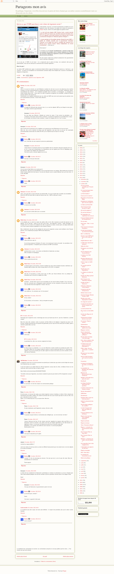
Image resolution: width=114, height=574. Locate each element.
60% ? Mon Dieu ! (85, 452)
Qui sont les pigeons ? (86, 210)
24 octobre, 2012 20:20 (35, 305)
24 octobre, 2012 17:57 (30, 442)
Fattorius (82, 50)
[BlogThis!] (28, 75)
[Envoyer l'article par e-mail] (23, 75)
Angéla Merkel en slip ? (86, 240)
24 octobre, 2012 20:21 (35, 412)
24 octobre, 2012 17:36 (29, 392)
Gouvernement (24, 77)
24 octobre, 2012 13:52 (31, 167)
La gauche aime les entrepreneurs (85, 290)
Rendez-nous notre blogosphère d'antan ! (87, 299)
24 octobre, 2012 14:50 (35, 203)
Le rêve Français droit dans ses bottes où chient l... (86, 409)
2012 (81, 177)
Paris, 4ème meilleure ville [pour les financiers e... (87, 341)
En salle (19, 16)
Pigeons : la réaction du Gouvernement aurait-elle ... (87, 428)
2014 (81, 173)
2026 (81, 147)
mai (82, 469)
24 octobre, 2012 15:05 (36, 279)
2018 (81, 164)
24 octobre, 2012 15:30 (35, 289)
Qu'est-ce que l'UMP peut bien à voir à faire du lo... (87, 237)
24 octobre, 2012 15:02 (36, 271)
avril (82, 471)
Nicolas (26, 105)
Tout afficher (95, 140)
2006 (81, 491)
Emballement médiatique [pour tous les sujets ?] (87, 202)
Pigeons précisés (85, 420)
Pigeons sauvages (85, 450)
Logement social (32, 77)
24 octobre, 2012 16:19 (34, 145)
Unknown (23, 191)
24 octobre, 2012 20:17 (35, 156)
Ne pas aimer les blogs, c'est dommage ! (86, 337)
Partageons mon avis (31, 6)
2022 (81, 156)
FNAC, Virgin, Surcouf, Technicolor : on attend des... (87, 350)
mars (82, 473)
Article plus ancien (68, 556)
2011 (81, 480)
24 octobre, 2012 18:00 (31, 470)
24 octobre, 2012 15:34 (31, 339)
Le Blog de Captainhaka (86, 72)
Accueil (45, 556)
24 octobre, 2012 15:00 (34, 209)
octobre (83, 183)
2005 (81, 493)
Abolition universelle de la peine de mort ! (87, 378)
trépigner (42, 29)
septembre (84, 460)
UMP (43, 77)
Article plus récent (22, 556)
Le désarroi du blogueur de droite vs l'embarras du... (87, 365)
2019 (81, 162)
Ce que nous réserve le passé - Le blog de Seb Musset (87, 130)
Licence (25, 16)
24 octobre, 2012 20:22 (35, 456)
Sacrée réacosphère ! (86, 391)
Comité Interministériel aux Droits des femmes (87, 231)
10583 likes (83, 393)
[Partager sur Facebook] (31, 75)
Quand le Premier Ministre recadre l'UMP (87, 295)
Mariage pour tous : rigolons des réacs (86, 327)
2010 (81, 482)
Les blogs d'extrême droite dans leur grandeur (86, 384)
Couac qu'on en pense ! (87, 195)
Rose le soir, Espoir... (90, 103)
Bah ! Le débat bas (85, 233)
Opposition (38, 77)
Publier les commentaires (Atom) (48, 561)
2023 (81, 154)
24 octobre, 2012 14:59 (35, 332)
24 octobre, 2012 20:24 (35, 491)
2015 (81, 171)
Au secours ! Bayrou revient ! (86, 321)
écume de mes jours (85, 102)
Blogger (64, 571)
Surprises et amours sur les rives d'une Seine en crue (90, 53)
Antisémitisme (84, 324)
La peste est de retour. (85, 125)
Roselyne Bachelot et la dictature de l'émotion (87, 259)
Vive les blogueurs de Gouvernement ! (86, 252)
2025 (81, 150)
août (82, 462)
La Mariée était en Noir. (86, 123)
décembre (83, 179)
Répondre (23, 99)
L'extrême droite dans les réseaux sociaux (87, 388)
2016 (81, 169)
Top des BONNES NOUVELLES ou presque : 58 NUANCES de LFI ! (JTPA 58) (90, 134)
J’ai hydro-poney (83, 84)
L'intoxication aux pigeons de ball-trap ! (87, 447)
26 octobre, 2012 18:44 (33, 507)
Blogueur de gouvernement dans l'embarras (86, 374)
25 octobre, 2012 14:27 (33, 419)
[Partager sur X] (29, 75)
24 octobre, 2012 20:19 (35, 381)
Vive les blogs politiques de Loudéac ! (87, 405)
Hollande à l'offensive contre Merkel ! (86, 286)
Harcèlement (84, 395)
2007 (81, 488)
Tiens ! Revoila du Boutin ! (87, 425)
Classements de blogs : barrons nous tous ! (86, 318)
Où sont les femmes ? (86, 212)
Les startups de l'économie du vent (86, 455)
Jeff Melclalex (24, 360)
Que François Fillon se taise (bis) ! (86, 432)
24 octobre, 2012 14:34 (31, 191)
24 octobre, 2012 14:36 (32, 220)
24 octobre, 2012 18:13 (36, 295)
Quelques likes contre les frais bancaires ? (87, 398)
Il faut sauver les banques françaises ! (87, 227)
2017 (81, 167)
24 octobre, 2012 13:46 (31, 126)
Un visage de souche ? (86, 301)
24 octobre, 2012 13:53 (35, 181)
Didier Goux (23, 220)
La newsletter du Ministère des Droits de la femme (87, 369)
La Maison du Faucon (85, 61)
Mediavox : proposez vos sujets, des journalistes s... (87, 440)
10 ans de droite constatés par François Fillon (87, 187)
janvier (83, 477)
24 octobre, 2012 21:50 (34, 113)
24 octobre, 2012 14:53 (35, 238)
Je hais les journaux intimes (87, 113)
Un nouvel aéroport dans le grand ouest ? (87, 191)
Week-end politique (85, 458)
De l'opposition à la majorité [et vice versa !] (87, 215)
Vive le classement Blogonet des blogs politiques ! (86, 333)
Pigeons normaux (85, 423)
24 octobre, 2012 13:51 (35, 139)
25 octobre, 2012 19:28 (35, 431)
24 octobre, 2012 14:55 (27, 315)
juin (82, 467)
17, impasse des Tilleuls (86, 23)
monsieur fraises (84, 82)
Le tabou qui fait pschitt (86, 204)
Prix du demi (84, 221)
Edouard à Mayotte (90, 73)
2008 (81, 486)
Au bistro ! (82, 34)
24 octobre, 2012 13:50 (35, 105)
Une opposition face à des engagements (87, 444)
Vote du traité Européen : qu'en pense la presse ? (87, 358)
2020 (81, 160)
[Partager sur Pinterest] (32, 75)
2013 (81, 175)
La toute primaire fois (86, 308)
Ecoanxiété (88, 114)
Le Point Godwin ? (85, 193)
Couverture (83, 361)
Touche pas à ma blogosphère (85, 269)
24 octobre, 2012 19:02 (34, 484)
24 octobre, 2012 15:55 (33, 360)
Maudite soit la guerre (84, 97)
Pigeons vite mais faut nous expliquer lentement (86, 417)
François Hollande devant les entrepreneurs (87, 218)
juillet (82, 464)
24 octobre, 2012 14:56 (35, 257)
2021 (81, 158)
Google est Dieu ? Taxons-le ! (85, 283)
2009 (81, 484)
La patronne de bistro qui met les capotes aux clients (87, 305)
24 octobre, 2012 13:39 (30, 85)
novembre (83, 181)
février (83, 475)
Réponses (24, 102)
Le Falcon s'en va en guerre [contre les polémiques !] (86, 345)
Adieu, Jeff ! (88, 35)
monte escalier (24, 507)
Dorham (22, 85)
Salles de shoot (84, 246)
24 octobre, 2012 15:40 (35, 345)
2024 (81, 152)
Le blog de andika (84, 88)
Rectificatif (83, 381)
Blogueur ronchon (85, 330)
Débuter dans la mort (86, 292)
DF (21, 315)
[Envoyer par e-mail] (26, 75)
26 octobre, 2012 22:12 (35, 518)
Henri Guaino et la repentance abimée (86, 279)
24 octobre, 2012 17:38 (33, 406)
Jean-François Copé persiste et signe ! (86, 207)
